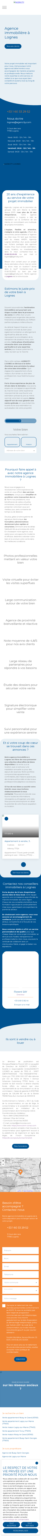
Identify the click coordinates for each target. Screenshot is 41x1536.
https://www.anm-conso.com (24, 1126)
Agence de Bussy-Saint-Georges (15, 1453)
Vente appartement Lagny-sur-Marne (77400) (18, 1422)
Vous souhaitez (8, 1289)
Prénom (7, 1251)
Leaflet (19, 1191)
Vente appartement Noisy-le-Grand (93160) (20, 1418)
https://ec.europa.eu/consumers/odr (17, 1138)
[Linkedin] (26, 1395)
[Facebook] (14, 1395)
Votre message (10, 1298)
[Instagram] (20, 1395)
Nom (6, 1259)
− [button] (3, 1164)
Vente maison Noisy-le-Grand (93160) (17, 1435)
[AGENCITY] (27, 7)
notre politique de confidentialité (16, 1520)
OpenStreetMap (28, 1191)
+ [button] (3, 1160)
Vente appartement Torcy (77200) (16, 1431)
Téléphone (8, 1274)
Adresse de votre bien (16, 450)
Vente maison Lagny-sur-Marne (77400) (18, 1427)
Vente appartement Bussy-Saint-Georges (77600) (19, 1439)
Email (6, 1267)
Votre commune (11, 1282)
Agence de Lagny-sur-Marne (14, 1457)
